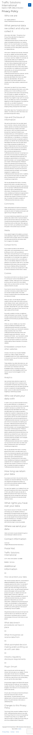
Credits (19, 728)
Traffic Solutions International (11, 4)
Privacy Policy (5, 732)
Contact (12, 732)
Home (17, 732)
